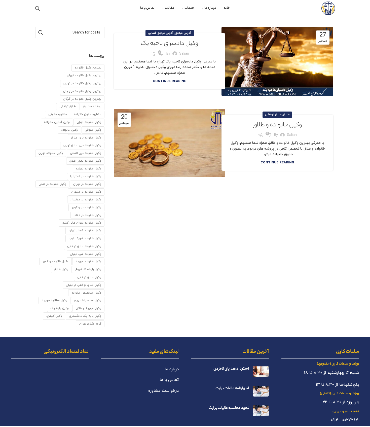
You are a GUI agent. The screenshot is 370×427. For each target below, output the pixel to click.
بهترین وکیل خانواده (88, 68)
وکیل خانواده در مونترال (85, 200)
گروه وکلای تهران (90, 324)
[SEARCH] (41, 32)
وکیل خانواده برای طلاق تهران (82, 145)
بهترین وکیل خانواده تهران (84, 76)
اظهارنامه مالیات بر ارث (232, 388)
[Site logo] (328, 8)
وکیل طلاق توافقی (89, 277)
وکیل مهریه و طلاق (88, 308)
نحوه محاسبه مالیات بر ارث (229, 408)
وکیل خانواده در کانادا (87, 215)
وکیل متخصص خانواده (86, 293)
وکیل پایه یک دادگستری (85, 316)
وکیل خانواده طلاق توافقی (84, 246)
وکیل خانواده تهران (51, 153)
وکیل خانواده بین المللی (85, 153)
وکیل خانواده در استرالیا (85, 176)
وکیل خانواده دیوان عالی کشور (81, 223)
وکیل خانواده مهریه (88, 262)
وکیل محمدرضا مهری (87, 300)
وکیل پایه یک (59, 308)
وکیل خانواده (69, 130)
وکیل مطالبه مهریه (54, 300)
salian (184, 53)
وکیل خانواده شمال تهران (85, 231)
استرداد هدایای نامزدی (231, 369)
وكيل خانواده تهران (89, 122)
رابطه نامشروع (92, 106)
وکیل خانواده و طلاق (277, 125)
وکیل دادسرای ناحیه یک (169, 44)
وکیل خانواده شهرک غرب (85, 238)
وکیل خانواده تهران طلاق (85, 161)
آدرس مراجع (183, 33)
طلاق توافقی (273, 115)
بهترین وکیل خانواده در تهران (82, 83)
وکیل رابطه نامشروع (88, 269)
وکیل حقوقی (93, 130)
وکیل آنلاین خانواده (57, 122)
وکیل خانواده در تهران (87, 184)
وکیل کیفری (54, 316)
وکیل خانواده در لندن (52, 184)
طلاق (286, 115)
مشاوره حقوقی (57, 114)
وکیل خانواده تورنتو (88, 169)
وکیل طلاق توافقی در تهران (83, 285)
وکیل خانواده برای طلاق (86, 138)
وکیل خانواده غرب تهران (85, 254)
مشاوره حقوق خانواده (87, 114)
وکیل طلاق (61, 269)
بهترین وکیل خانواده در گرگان (82, 99)
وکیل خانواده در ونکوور (86, 207)
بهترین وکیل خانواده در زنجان (82, 91)
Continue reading (170, 81)
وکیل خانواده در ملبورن (86, 192)
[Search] (37, 8)
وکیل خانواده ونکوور (55, 262)
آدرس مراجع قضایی (160, 33)
